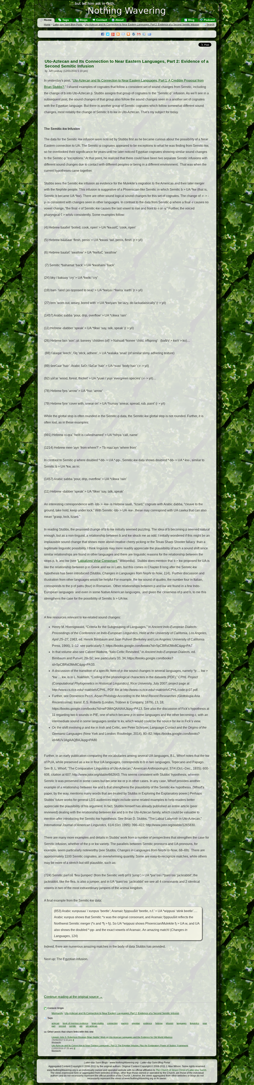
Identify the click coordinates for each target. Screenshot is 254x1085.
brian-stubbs (98, 1023)
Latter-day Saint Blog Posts (68, 24)
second (62, 1026)
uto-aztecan (91, 1026)
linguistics (194, 1023)
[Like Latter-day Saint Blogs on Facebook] (103, 35)
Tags (65, 19)
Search (210, 24)
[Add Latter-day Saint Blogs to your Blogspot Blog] (129, 35)
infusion (169, 1023)
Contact (101, 19)
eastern (124, 1023)
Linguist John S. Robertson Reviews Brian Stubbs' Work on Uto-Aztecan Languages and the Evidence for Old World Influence (112, 1037)
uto (80, 1026)
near (205, 1023)
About (119, 19)
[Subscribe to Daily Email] (124, 35)
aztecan (55, 1023)
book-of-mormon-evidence (75, 1023)
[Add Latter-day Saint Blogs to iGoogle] (145, 34)
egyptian (136, 1023)
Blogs (83, 19)
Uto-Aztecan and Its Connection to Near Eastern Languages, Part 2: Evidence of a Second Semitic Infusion (142, 24)
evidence (147, 1023)
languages (182, 1023)
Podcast (209, 19)
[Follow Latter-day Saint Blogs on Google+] (113, 35)
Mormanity (57, 1013)
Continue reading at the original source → (73, 996)
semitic (72, 1026)
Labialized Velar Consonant (97, 560)
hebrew (159, 1023)
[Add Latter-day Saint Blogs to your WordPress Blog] (134, 35)
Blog (190, 19)
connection (112, 1023)
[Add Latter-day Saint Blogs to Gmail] (139, 35)
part (53, 1026)
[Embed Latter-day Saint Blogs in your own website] (150, 35)
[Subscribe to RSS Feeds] (119, 35)
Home (47, 19)
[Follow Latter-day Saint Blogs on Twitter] (108, 35)
